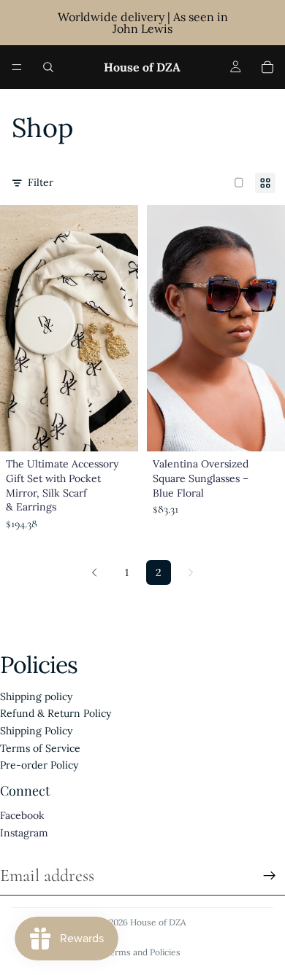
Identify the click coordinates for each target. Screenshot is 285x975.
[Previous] (94, 572)
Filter (40, 182)
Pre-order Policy (39, 765)
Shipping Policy (36, 730)
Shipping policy (36, 696)
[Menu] (17, 67)
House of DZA (158, 922)
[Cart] (267, 67)
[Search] (48, 67)
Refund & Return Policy (55, 713)
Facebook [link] (22, 815)
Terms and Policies (142, 952)
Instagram (24, 832)
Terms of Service (40, 748)
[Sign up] (269, 876)
